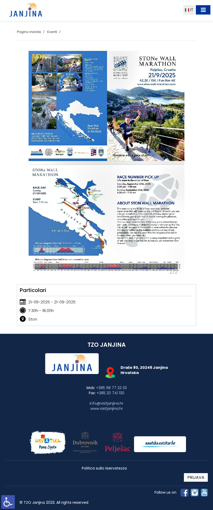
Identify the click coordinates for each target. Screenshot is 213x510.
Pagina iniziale (29, 31)
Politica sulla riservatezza (104, 468)
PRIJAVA (196, 477)
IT (191, 10)
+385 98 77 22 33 (111, 387)
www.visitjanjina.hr (106, 408)
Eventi (52, 31)
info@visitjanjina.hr (106, 403)
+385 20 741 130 (110, 393)
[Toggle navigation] (203, 10)
